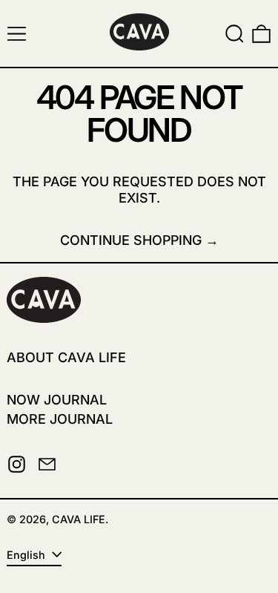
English (27, 554)
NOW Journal (57, 399)
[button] (235, 33)
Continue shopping (131, 240)
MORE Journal (60, 419)
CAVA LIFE (78, 519)
